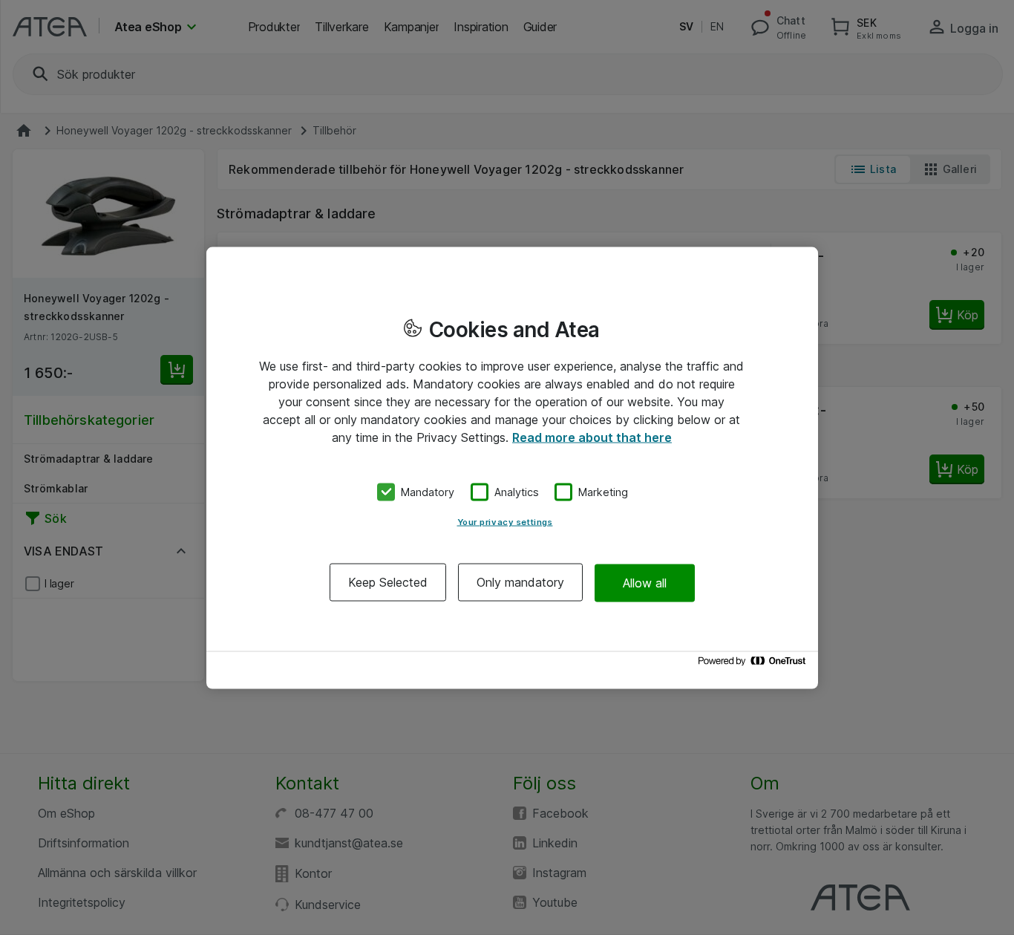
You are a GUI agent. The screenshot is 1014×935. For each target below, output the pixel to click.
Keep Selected (388, 582)
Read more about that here (592, 436)
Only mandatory (520, 582)
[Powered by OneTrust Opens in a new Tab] (754, 664)
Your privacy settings (505, 522)
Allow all (645, 582)
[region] (512, 467)
